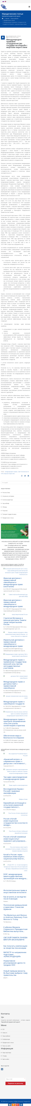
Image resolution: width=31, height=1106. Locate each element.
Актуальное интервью (8, 496)
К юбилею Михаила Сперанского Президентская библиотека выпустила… (15, 929)
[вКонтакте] (2, 1069)
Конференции (6, 1039)
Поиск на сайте (6, 1046)
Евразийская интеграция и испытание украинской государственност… (14, 805)
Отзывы (4, 1056)
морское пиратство (9, 473)
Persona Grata (6, 492)
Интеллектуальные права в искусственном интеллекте (15, 891)
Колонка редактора (7, 500)
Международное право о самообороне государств (14, 702)
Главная (7, 18)
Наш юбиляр (5, 503)
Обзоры (4, 507)
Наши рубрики (14, 18)
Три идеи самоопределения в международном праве (15, 778)
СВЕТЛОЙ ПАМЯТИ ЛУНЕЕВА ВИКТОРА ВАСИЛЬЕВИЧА (15, 938)
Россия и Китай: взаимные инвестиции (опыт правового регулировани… (14, 839)
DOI (3, 1029)
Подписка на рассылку (15, 1083)
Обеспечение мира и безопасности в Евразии (13, 736)
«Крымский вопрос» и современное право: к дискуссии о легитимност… (14, 761)
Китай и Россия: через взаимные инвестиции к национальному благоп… (14, 856)
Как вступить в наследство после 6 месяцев (14, 898)
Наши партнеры (6, 1052)
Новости (4, 1032)
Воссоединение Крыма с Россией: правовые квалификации (13, 791)
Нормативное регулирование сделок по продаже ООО (14, 963)
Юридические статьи (9, 20)
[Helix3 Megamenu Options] (29, 6)
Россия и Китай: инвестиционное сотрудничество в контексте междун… (15, 822)
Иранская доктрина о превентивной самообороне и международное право (13, 603)
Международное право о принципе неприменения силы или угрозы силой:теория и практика (14, 722)
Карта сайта (5, 1059)
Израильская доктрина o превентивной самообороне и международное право (13, 643)
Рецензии (4, 510)
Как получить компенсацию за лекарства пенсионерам (15, 947)
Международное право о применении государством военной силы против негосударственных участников (14, 664)
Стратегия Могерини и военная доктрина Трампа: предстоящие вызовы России (14, 621)
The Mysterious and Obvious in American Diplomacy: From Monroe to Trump (15, 917)
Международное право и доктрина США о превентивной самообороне (14, 685)
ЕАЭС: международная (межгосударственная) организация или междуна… (15, 876)
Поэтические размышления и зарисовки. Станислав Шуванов (15, 907)
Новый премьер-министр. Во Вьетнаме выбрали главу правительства (15, 973)
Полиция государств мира (9, 514)
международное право (11, 471)
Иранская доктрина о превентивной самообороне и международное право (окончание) (13, 582)
